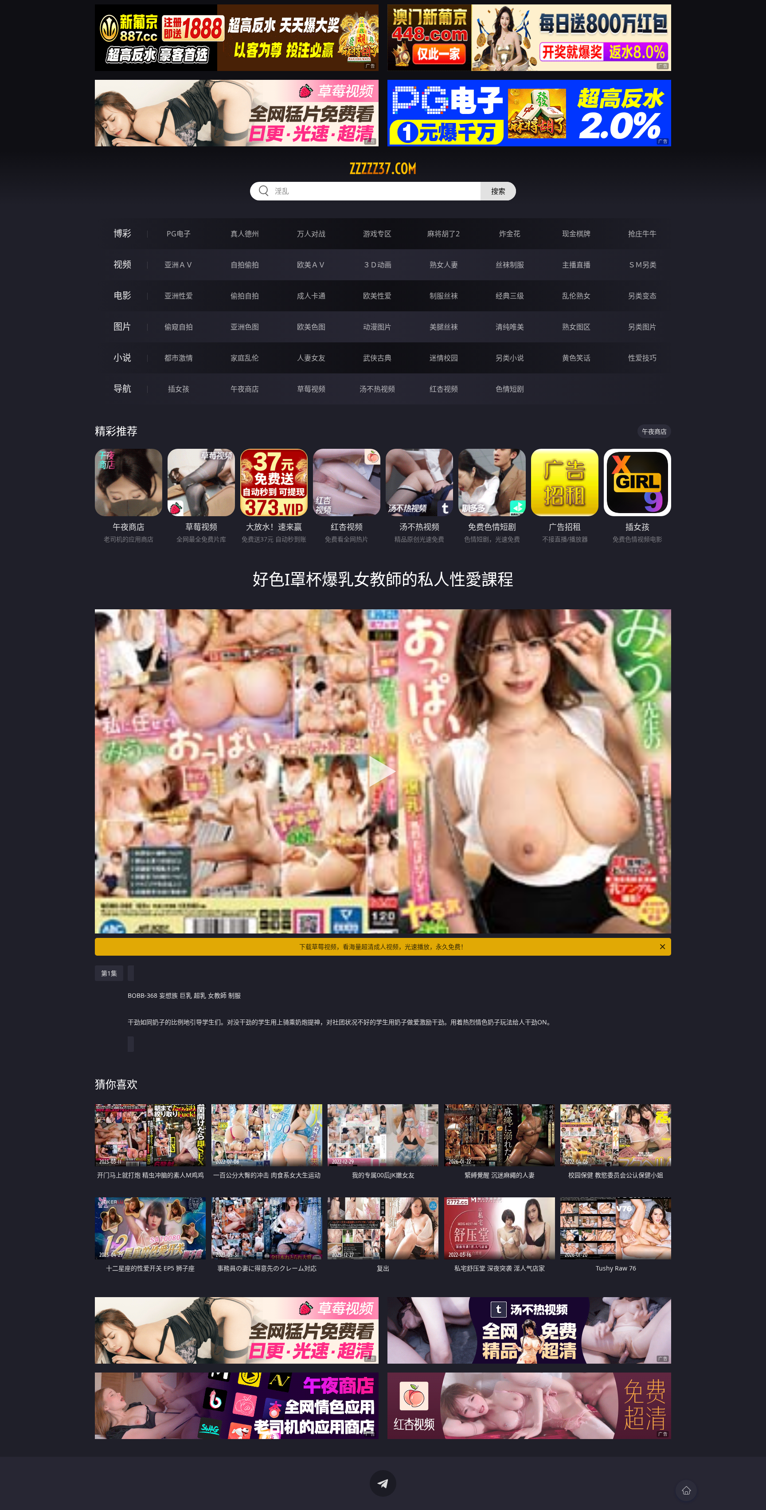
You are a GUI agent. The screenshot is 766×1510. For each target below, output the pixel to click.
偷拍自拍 (245, 296)
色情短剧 (510, 389)
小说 (122, 358)
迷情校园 (444, 358)
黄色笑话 (576, 358)
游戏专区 (377, 234)
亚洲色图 (245, 327)
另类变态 (642, 296)
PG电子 (179, 234)
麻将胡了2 (443, 234)
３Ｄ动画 (377, 265)
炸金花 (509, 234)
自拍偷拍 (245, 265)
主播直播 (576, 265)
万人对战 (311, 234)
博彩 (122, 233)
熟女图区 (576, 327)
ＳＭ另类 (642, 265)
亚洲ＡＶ (178, 265)
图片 (122, 327)
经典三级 (510, 296)
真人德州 (245, 234)
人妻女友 (311, 358)
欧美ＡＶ (311, 265)
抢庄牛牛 (642, 234)
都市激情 (178, 358)
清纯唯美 (510, 327)
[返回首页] (686, 1490)
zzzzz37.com (383, 168)
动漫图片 (377, 327)
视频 (122, 265)
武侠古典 (377, 358)
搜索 (498, 191)
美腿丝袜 (444, 327)
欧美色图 (311, 327)
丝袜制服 (510, 265)
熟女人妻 (444, 265)
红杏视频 (444, 389)
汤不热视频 (377, 389)
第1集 (109, 973)
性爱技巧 (642, 358)
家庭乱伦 (245, 358)
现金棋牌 (576, 234)
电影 (122, 296)
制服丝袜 (444, 296)
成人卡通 (311, 296)
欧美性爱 (377, 296)
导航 (122, 389)
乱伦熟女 (576, 296)
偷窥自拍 (178, 327)
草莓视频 (311, 389)
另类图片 (642, 327)
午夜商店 (245, 389)
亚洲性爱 (178, 296)
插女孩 (178, 389)
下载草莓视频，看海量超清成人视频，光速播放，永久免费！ (383, 946)
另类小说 (510, 358)
